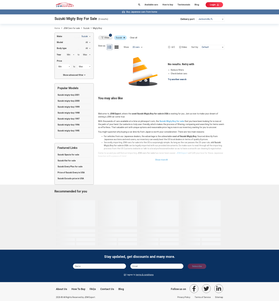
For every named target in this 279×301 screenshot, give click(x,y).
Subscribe (197, 266)
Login (212, 4)
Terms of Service (203, 297)
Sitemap (219, 297)
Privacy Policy (183, 297)
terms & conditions (145, 275)
